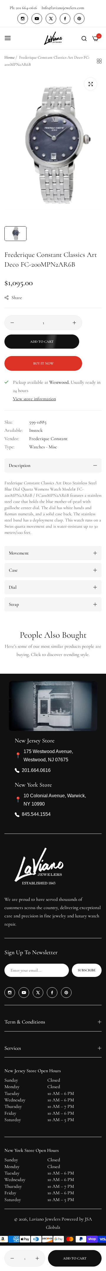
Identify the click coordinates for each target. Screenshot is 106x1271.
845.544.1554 (36, 814)
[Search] (84, 38)
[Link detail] (22, 18)
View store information (34, 399)
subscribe (87, 970)
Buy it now (43, 363)
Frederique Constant (48, 439)
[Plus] (74, 322)
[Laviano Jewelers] (53, 38)
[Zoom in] (90, 84)
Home (9, 57)
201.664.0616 (36, 770)
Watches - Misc (43, 447)
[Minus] (12, 322)
